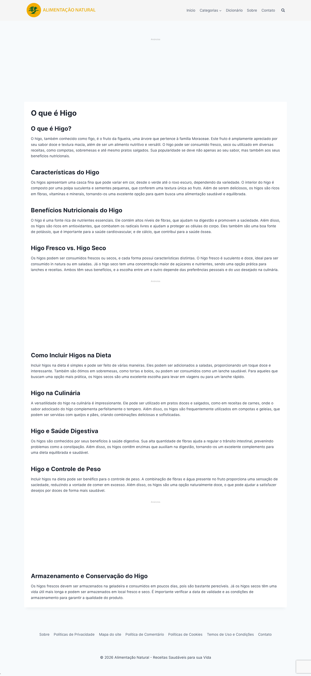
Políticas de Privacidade (74, 634)
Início (191, 10)
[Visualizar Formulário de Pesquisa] (283, 10)
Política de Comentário (144, 634)
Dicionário (234, 10)
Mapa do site (110, 634)
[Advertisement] (155, 70)
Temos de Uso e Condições (230, 634)
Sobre (252, 10)
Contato (268, 10)
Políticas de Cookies (185, 634)
